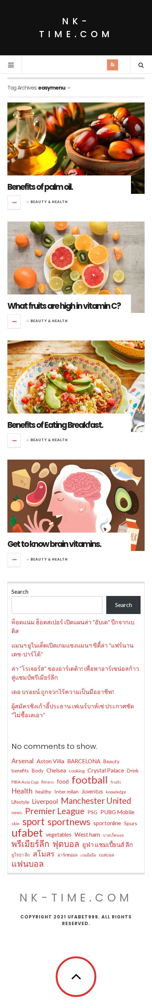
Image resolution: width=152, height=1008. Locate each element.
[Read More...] (14, 202)
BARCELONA (83, 761)
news (16, 812)
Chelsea (56, 770)
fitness (47, 781)
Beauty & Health (49, 202)
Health (21, 790)
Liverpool (45, 801)
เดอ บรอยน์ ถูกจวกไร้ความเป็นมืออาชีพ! (62, 691)
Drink (133, 771)
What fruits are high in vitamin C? (64, 306)
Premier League (54, 810)
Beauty (111, 761)
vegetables (59, 834)
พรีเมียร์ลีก (30, 844)
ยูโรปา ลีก (20, 855)
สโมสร (44, 853)
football (90, 779)
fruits (116, 781)
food (63, 781)
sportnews (69, 821)
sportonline (107, 823)
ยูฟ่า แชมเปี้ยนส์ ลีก (107, 844)
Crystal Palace (105, 770)
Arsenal (22, 761)
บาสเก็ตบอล (113, 835)
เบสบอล (106, 855)
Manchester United (96, 800)
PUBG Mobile (117, 812)
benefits (20, 771)
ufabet (27, 832)
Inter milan (66, 791)
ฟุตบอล (65, 844)
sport (34, 821)
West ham (87, 834)
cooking (76, 771)
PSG (92, 812)
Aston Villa (50, 760)
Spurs (130, 823)
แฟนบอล (27, 863)
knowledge (116, 791)
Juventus (92, 791)
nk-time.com (76, 27)
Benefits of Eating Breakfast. (55, 425)
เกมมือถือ (88, 854)
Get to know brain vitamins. (54, 544)
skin (15, 823)
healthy (43, 792)
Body (38, 770)
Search (19, 591)
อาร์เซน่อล (67, 855)
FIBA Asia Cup (24, 782)
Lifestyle (20, 802)
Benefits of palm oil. (40, 187)
